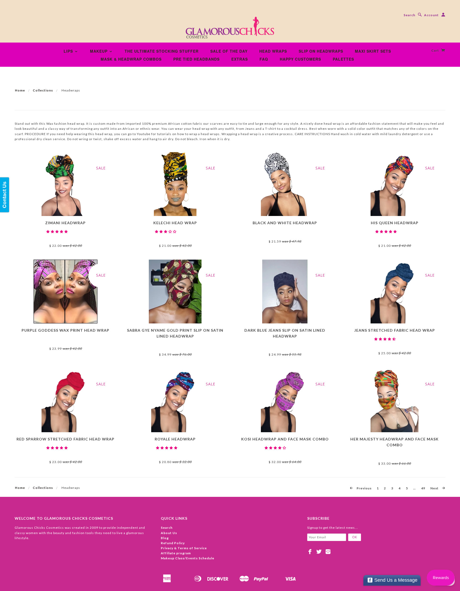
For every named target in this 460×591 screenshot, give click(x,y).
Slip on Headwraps (321, 51)
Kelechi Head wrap (175, 222)
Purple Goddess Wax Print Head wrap (65, 330)
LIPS (69, 51)
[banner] (230, 29)
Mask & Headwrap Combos (131, 59)
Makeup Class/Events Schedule (187, 558)
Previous (364, 488)
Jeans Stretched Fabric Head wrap (394, 330)
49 (423, 488)
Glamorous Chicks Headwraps (285, 453)
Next (434, 488)
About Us (169, 533)
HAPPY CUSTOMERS (300, 59)
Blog (165, 538)
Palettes (343, 59)
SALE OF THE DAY (229, 51)
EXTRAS (239, 59)
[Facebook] (310, 551)
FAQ (264, 59)
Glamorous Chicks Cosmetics (65, 237)
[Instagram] (328, 551)
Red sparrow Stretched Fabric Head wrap (65, 439)
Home (20, 90)
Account (431, 15)
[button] (57, 232)
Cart (435, 50)
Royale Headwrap (175, 439)
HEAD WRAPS (273, 51)
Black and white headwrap (285, 222)
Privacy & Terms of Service (184, 548)
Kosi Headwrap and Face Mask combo (285, 439)
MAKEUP (99, 51)
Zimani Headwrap (65, 222)
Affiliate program (176, 553)
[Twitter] (319, 551)
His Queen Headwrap (394, 222)
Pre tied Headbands (196, 59)
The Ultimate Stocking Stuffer (162, 51)
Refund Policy (173, 543)
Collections (43, 90)
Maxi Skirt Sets (373, 51)
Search (409, 15)
